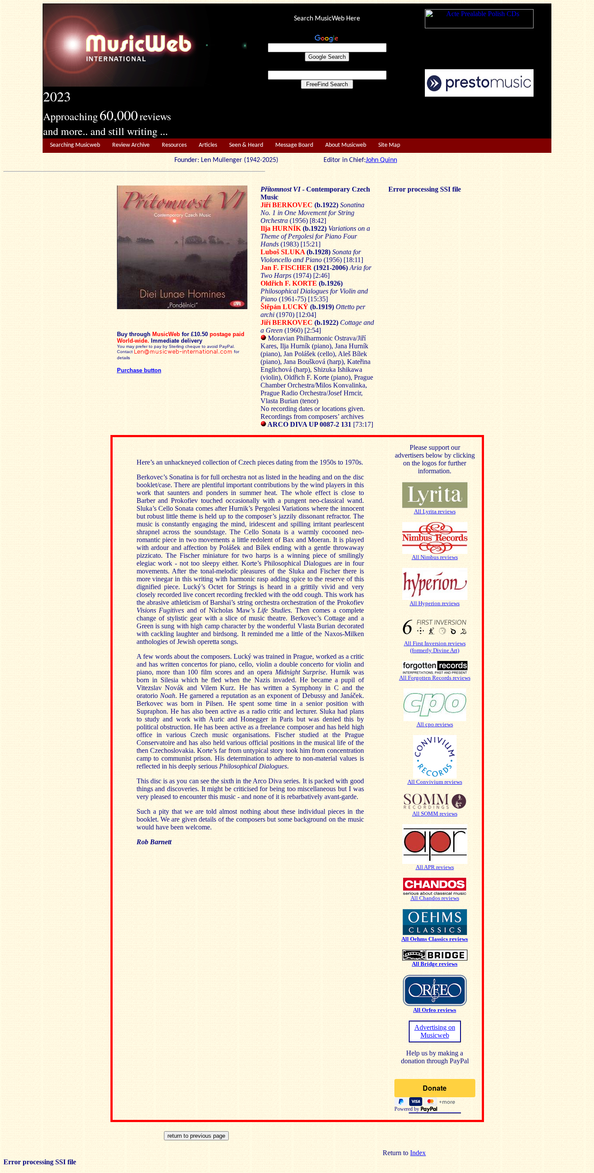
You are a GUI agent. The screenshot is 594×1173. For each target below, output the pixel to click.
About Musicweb (345, 145)
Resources (174, 145)
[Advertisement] (399, 118)
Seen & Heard (246, 145)
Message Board (294, 145)
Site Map (389, 145)
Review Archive (131, 145)
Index (418, 1152)
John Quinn (381, 160)
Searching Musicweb (75, 145)
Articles (208, 145)
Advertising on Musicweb (434, 1031)
